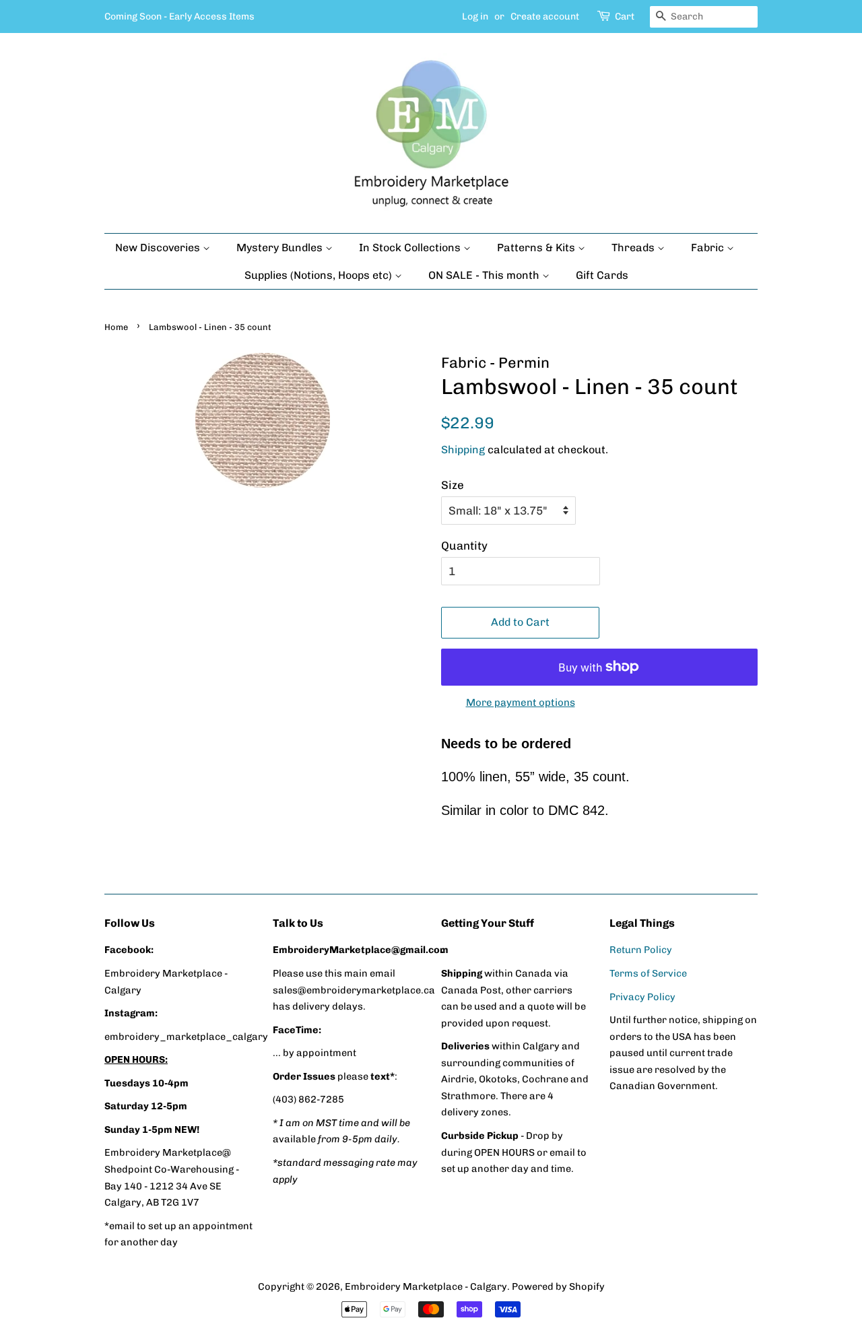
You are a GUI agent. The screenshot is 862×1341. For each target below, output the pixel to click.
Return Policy (640, 950)
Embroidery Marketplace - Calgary (426, 1286)
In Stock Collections (411, 247)
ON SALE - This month (485, 275)
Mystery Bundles (280, 247)
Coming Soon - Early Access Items (179, 16)
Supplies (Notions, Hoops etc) (319, 275)
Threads (634, 247)
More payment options (520, 702)
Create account (544, 16)
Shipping (463, 449)
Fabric (709, 247)
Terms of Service (648, 973)
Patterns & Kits (537, 247)
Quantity (464, 545)
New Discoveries (159, 247)
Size (452, 485)
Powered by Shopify (558, 1286)
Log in (475, 16)
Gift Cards (602, 275)
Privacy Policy (642, 997)
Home (116, 327)
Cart (624, 16)
